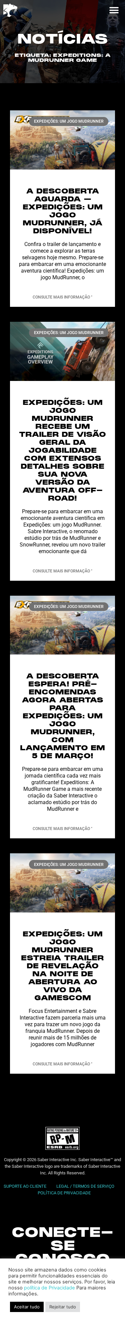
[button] (113, 10)
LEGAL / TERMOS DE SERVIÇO (85, 1186)
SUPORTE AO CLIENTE (25, 1186)
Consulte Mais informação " (62, 297)
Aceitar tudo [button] (27, 1306)
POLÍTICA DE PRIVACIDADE (64, 1192)
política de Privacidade (49, 1288)
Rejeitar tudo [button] (62, 1306)
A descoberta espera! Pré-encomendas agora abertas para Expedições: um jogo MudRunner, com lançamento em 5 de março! (62, 716)
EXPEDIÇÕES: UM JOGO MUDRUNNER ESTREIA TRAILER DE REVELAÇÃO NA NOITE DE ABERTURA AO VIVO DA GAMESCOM (62, 966)
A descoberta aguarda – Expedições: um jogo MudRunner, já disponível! (63, 211)
